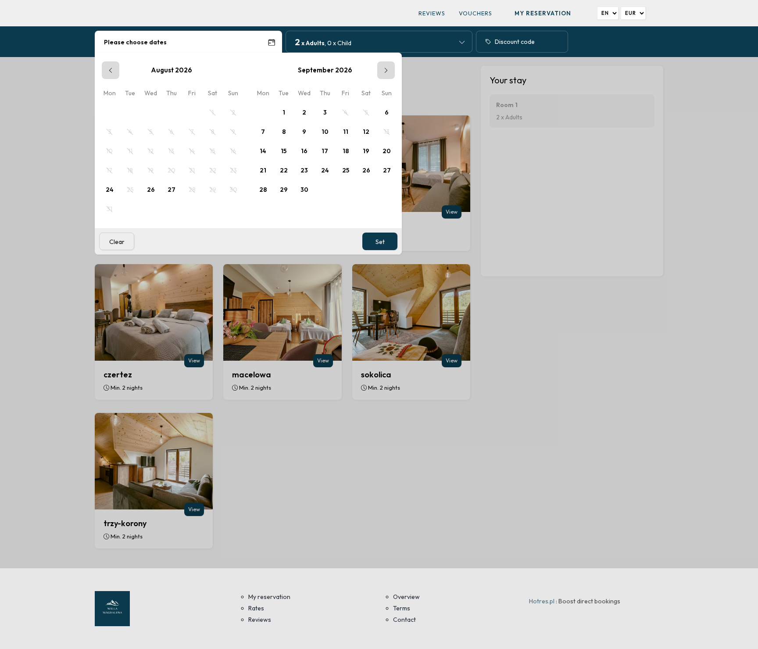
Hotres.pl (541, 601)
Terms (401, 608)
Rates (256, 608)
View (452, 211)
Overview (406, 597)
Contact (404, 620)
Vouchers (475, 13)
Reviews (431, 13)
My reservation (543, 13)
